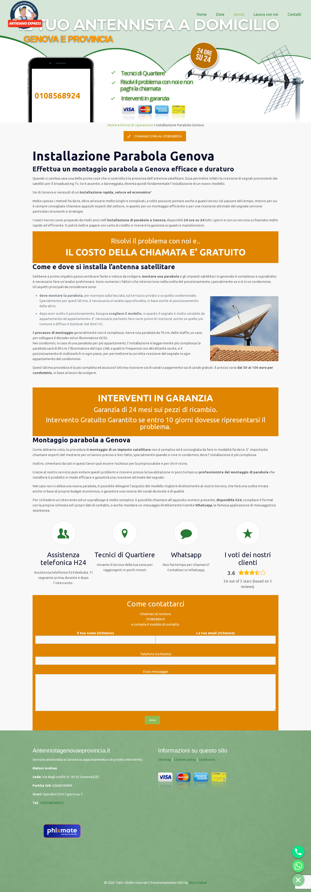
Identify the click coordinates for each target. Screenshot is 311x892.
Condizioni (207, 759)
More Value (197, 882)
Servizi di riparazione (136, 125)
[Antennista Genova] (25, 14)
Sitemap (164, 759)
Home (112, 125)
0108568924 (155, 619)
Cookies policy (185, 759)
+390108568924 (51, 803)
